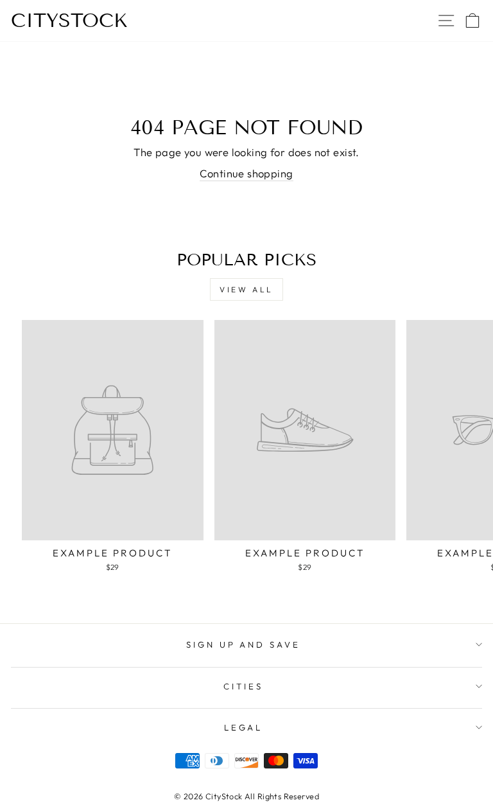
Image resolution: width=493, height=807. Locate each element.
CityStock (69, 20)
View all (246, 289)
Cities (243, 686)
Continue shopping (246, 173)
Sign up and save (243, 644)
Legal (243, 727)
